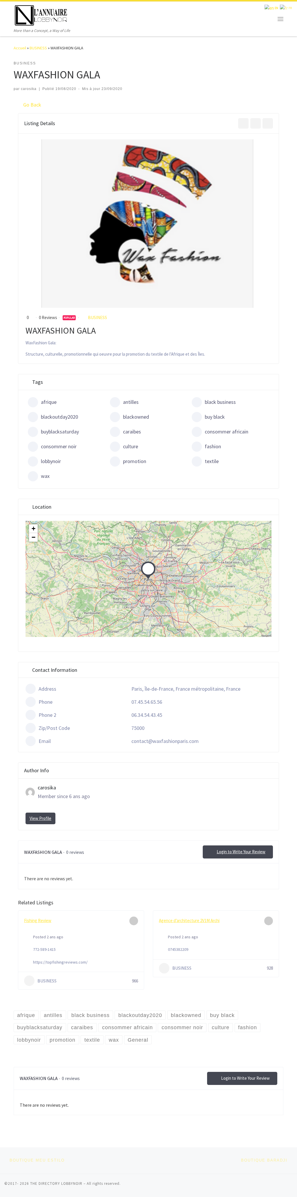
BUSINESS (38, 48)
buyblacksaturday (60, 431)
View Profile (40, 818)
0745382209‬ (178, 949)
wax (45, 476)
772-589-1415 (44, 949)
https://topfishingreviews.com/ (60, 962)
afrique (49, 402)
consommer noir (59, 446)
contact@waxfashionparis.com (165, 741)
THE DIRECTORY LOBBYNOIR (56, 1183)
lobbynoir (51, 461)
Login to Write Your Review (241, 851)
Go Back (32, 104)
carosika (29, 89)
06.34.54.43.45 (146, 715)
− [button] (33, 537)
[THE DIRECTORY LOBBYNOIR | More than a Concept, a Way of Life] (41, 14)
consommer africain (226, 431)
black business (220, 402)
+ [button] (33, 528)
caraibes (132, 431)
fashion (213, 446)
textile (212, 461)
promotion (134, 461)
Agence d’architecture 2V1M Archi (189, 920)
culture (130, 446)
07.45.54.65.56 (146, 702)
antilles (131, 402)
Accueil (20, 48)
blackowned (136, 416)
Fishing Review (37, 920)
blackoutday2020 (59, 416)
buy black (215, 416)
